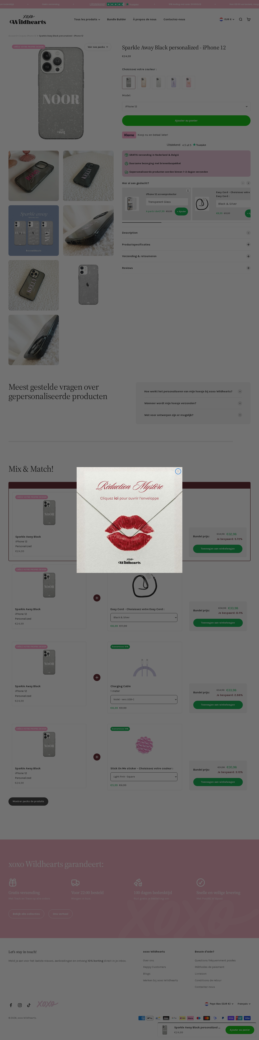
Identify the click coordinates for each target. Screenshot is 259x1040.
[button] (129, 520)
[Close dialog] (178, 471)
